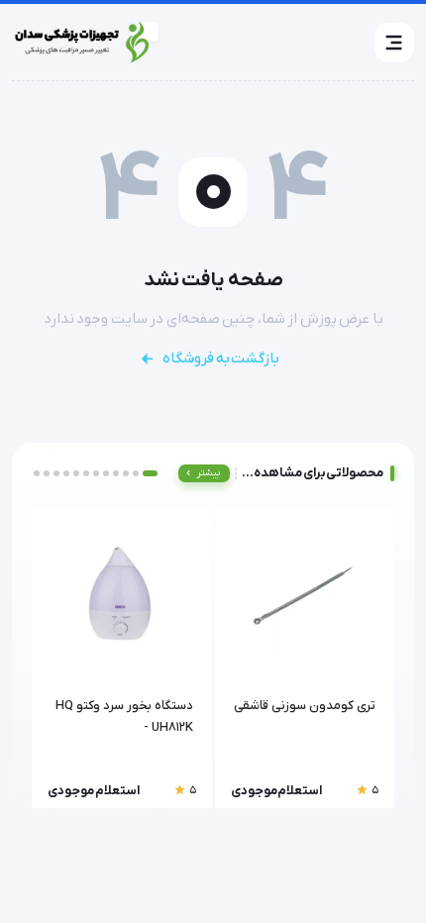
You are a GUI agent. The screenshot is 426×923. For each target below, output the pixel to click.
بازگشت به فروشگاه (220, 358)
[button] (394, 42)
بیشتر (208, 472)
